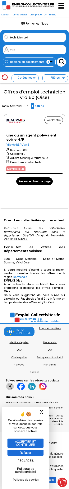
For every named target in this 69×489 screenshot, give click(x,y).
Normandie (20, 277)
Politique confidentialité (50, 357)
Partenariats (50, 342)
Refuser (25, 453)
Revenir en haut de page (34, 181)
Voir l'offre (54, 120)
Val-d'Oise (23, 262)
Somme (9, 262)
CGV (50, 349)
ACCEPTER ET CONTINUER (25, 443)
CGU (19, 349)
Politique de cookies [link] (26, 479)
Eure (7, 259)
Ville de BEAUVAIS (16, 239)
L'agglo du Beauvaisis (49, 235)
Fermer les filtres (36, 23)
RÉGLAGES (25, 461)
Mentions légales (19, 342)
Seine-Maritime (26, 259)
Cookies (34, 372)
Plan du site (50, 364)
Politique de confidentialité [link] (25, 470)
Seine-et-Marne (53, 259)
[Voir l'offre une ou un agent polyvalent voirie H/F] (34, 143)
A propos (19, 364)
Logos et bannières (50, 328)
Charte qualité (19, 357)
